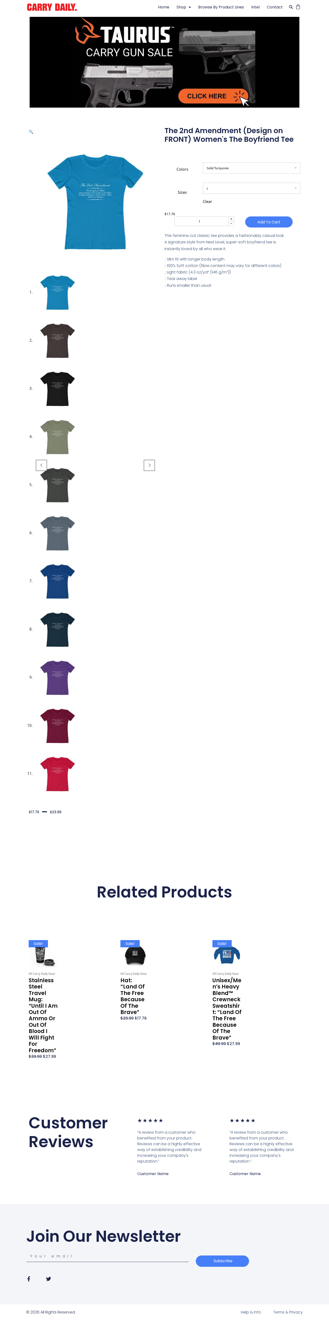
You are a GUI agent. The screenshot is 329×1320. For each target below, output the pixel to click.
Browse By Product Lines (221, 7)
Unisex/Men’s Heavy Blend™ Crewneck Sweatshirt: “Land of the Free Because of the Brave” (227, 1009)
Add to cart (268, 222)
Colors (182, 169)
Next (149, 465)
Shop (181, 7)
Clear (207, 201)
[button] (31, 131)
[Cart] (298, 6)
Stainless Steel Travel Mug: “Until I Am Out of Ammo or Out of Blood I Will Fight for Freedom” (43, 1015)
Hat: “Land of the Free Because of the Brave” (132, 996)
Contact (275, 7)
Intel (255, 7)
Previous (41, 465)
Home (163, 7)
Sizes (182, 192)
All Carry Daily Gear (42, 974)
